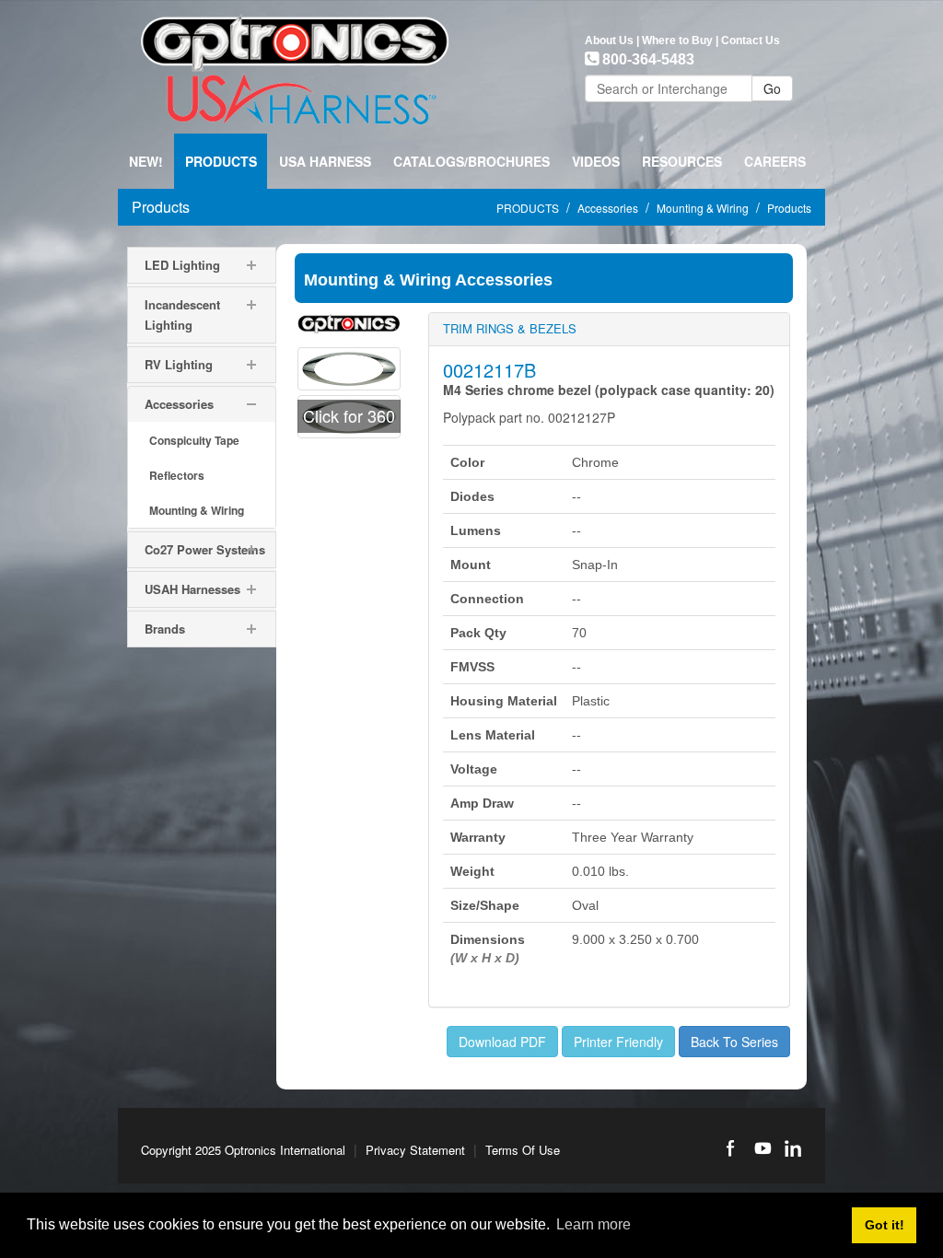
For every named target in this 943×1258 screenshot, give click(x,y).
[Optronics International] (294, 64)
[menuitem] (221, 161)
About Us (609, 40)
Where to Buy (677, 40)
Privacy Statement (415, 1150)
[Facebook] (730, 1148)
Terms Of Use (522, 1150)
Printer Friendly (618, 1041)
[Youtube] (761, 1148)
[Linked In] (793, 1148)
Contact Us (750, 40)
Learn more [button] (593, 1224)
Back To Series (734, 1041)
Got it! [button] (884, 1224)
